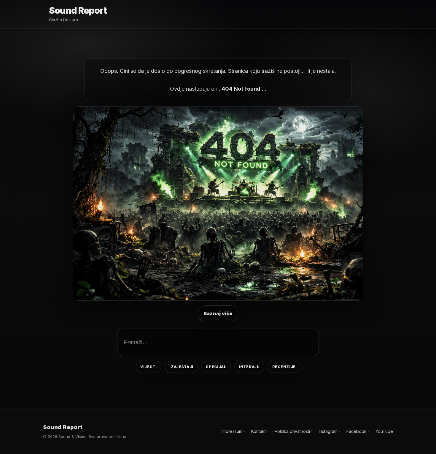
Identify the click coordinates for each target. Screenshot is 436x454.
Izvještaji (181, 367)
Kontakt (258, 431)
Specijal (216, 367)
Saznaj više (218, 313)
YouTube (384, 431)
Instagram (328, 431)
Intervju (249, 367)
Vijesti (148, 367)
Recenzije (284, 367)
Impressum (232, 431)
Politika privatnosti (292, 431)
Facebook (356, 431)
